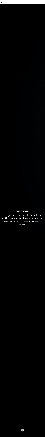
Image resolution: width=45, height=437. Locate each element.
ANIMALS (19, 211)
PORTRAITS (25, 211)
